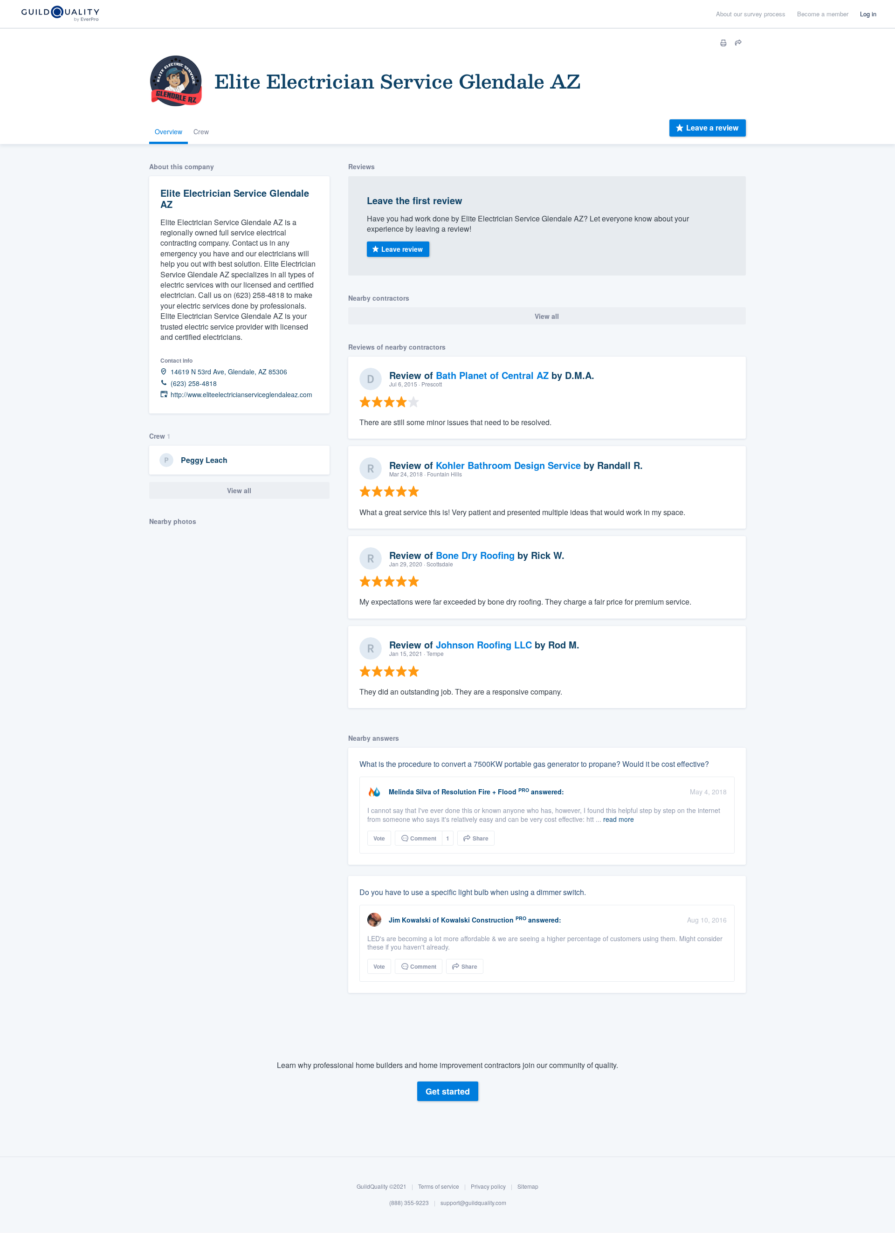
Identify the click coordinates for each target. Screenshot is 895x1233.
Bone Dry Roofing (475, 555)
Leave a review (712, 127)
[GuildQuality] (60, 14)
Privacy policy (488, 1186)
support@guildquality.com (473, 1203)
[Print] (723, 42)
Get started (448, 1091)
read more (618, 819)
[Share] (738, 42)
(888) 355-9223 (409, 1203)
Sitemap (527, 1186)
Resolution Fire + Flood (478, 791)
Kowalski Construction (477, 919)
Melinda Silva (410, 791)
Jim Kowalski (410, 919)
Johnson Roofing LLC (484, 644)
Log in (868, 13)
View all (239, 490)
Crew (201, 131)
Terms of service (438, 1186)
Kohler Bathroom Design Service (508, 465)
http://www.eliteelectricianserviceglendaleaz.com (241, 395)
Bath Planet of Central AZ (492, 375)
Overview (168, 131)
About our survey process (750, 13)
